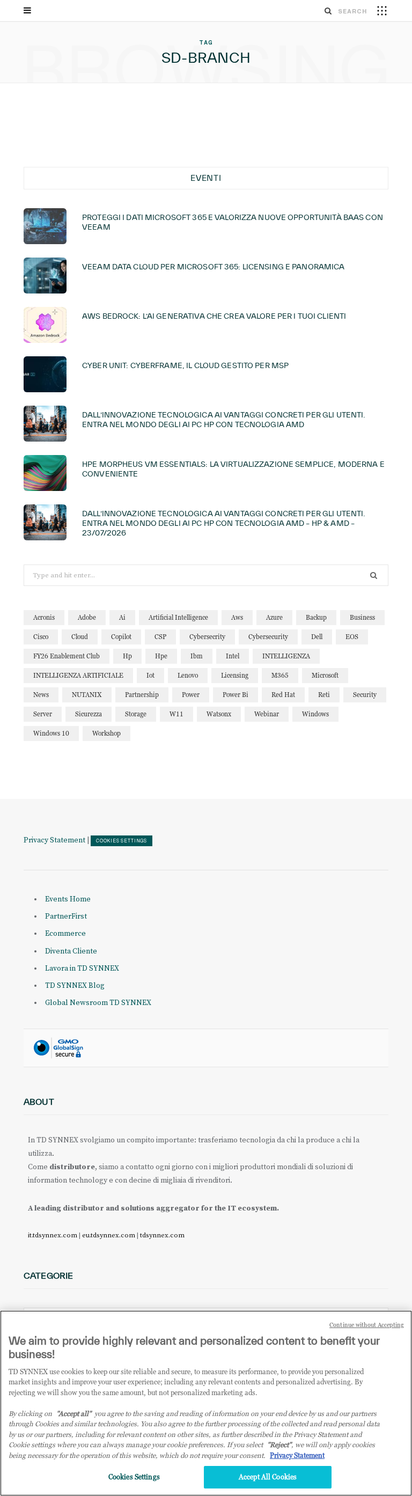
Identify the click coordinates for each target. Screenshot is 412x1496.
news (41, 695)
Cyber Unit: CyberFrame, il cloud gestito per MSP (185, 365)
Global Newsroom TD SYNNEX (98, 1003)
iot (150, 675)
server (42, 714)
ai (122, 617)
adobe (87, 617)
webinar (266, 714)
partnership (142, 695)
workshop (106, 733)
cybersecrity (207, 637)
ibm (196, 656)
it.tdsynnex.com (52, 1235)
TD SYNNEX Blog (75, 986)
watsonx (219, 714)
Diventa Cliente (71, 951)
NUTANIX (87, 695)
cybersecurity (268, 637)
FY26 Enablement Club (66, 656)
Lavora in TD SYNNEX (82, 968)
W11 (176, 714)
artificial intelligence (178, 617)
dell (316, 637)
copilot (121, 637)
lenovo (188, 675)
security (365, 695)
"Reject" (279, 1444)
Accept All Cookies (268, 1476)
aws (237, 617)
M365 (280, 675)
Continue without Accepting (366, 1325)
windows (315, 714)
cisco (40, 637)
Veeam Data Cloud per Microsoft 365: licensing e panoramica (213, 266)
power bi (235, 695)
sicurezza (88, 714)
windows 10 (51, 733)
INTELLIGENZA (286, 656)
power (191, 695)
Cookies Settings (121, 841)
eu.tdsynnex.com (108, 1235)
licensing (234, 675)
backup (316, 617)
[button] (382, 10)
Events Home (68, 899)
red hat (283, 695)
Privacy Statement (54, 840)
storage (135, 714)
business (362, 617)
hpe (161, 656)
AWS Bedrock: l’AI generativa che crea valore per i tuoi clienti (214, 316)
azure (274, 617)
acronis (44, 617)
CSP (160, 637)
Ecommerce (65, 933)
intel (232, 656)
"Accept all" (73, 1413)
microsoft (325, 675)
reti (324, 695)
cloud (79, 637)
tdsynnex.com (162, 1235)
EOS (351, 637)
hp (127, 656)
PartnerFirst (66, 916)
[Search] (328, 10)
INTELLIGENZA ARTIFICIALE (78, 675)
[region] (206, 1403)
